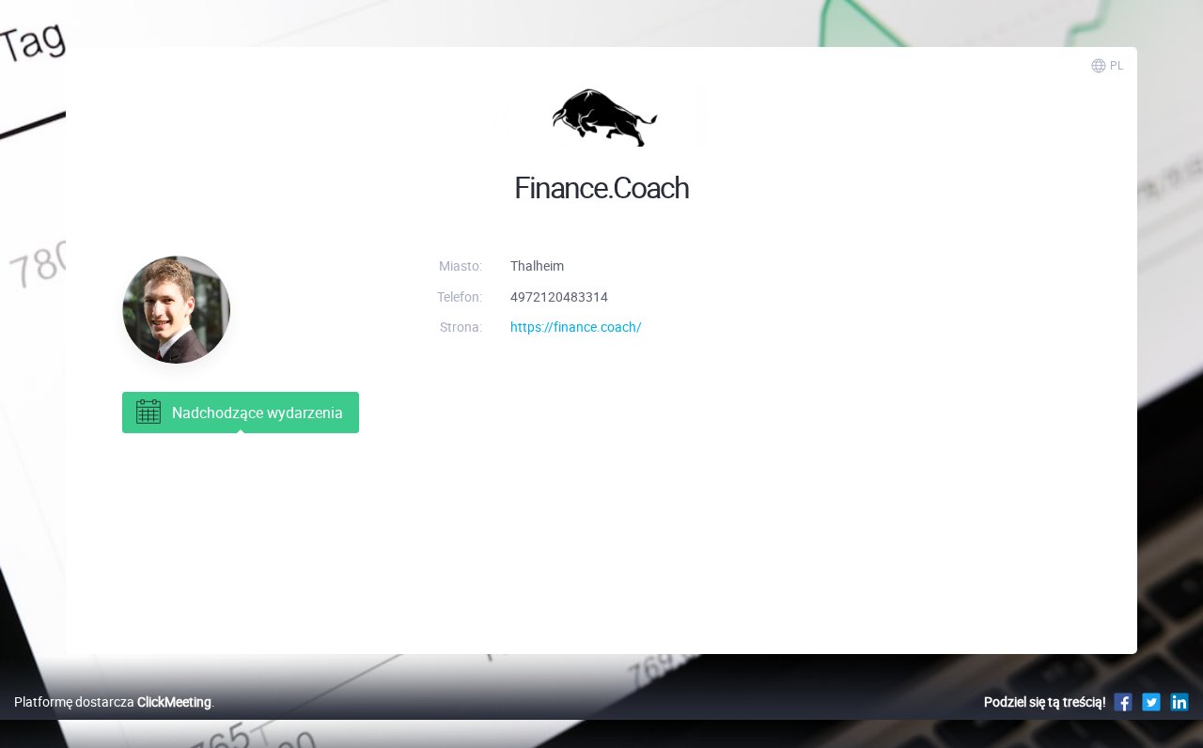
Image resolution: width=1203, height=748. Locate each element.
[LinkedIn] (1179, 701)
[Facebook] (1123, 701)
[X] (1151, 701)
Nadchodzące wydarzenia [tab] (257, 412)
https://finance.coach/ (576, 326)
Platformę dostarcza (112, 701)
